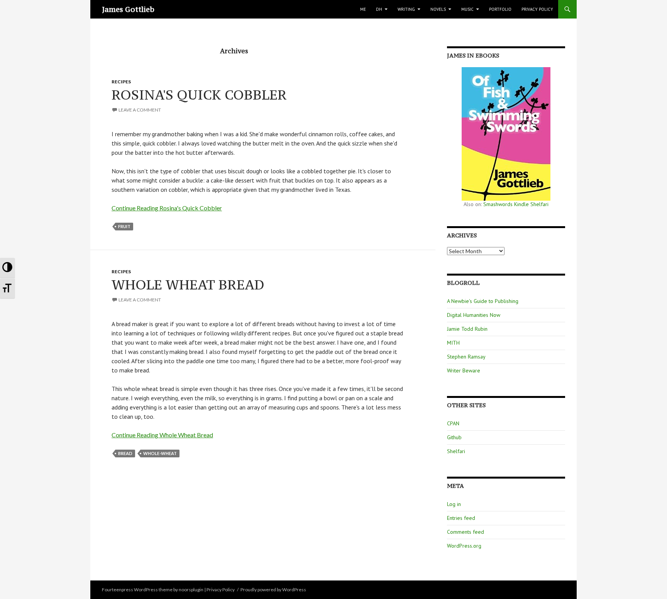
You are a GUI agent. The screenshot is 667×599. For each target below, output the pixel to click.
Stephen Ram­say (466, 356)
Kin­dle (521, 204)
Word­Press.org (464, 545)
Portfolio (500, 9)
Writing (406, 9)
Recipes (121, 82)
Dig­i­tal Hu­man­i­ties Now (473, 314)
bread (125, 453)
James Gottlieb (128, 9)
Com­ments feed (465, 531)
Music (467, 9)
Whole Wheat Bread (188, 284)
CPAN (453, 423)
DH (379, 9)
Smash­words (498, 204)
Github (454, 437)
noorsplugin (191, 589)
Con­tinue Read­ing (167, 208)
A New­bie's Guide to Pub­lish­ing (482, 301)
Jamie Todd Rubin (467, 328)
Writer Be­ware (463, 370)
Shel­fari (539, 204)
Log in (454, 504)
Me (363, 9)
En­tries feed (461, 517)
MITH (453, 342)
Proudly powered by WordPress (273, 589)
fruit (124, 226)
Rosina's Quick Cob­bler (199, 94)
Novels (438, 9)
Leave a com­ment (140, 110)
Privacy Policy (537, 9)
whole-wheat (160, 453)
